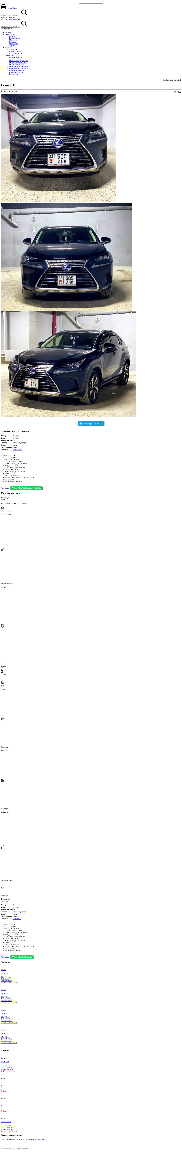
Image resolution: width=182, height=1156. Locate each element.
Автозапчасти (10, 55)
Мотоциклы (13, 44)
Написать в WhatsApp (33, 488)
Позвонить (5, 488)
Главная (8, 32)
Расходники (13, 74)
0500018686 (17, 450)
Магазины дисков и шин (18, 63)
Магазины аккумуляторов (18, 61)
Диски (11, 59)
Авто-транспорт (11, 34)
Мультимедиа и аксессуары (19, 66)
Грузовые (12, 42)
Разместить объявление (91, 2)
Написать (28, 957)
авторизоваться (38, 1139)
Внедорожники (14, 38)
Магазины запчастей (16, 64)
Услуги (7, 47)
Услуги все (13, 49)
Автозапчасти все (15, 57)
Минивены (13, 40)
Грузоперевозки (15, 51)
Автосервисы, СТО (16, 53)
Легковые (12, 36)
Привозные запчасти (16, 70)
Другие (12, 45)
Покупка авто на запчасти (18, 68)
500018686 (17, 919)
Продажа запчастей (16, 72)
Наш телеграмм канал (91, 424)
